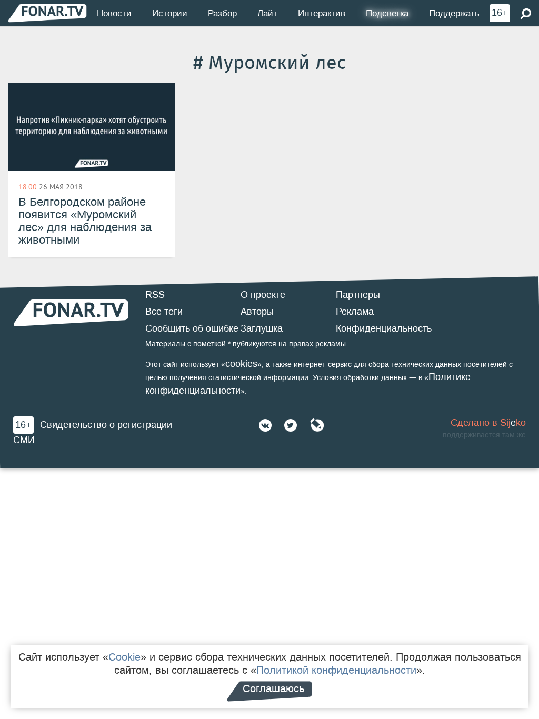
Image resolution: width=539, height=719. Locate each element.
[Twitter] (290, 425)
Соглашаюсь (273, 688)
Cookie (124, 657)
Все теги (164, 311)
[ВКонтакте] (265, 425)
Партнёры (358, 294)
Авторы (257, 311)
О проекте (263, 294)
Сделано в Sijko (488, 422)
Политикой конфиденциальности (336, 670)
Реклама (355, 311)
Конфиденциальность (384, 328)
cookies (241, 363)
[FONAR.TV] (47, 13)
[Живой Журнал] (317, 425)
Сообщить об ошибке (191, 328)
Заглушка (262, 328)
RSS (155, 294)
